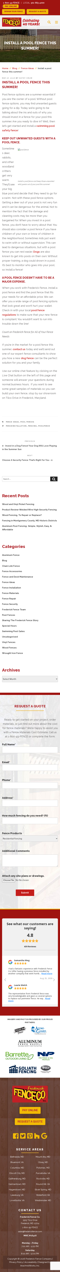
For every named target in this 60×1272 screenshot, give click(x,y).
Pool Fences (27, 422)
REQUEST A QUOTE (37, 11)
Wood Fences (9, 647)
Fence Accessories (12, 571)
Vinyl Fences (8, 642)
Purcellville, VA (43, 1173)
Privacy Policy (16, 1262)
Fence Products (12, 833)
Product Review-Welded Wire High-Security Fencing (29, 509)
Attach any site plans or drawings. (23, 875)
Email (6, 762)
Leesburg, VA (17, 1195)
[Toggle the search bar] (47, 22)
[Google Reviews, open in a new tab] (44, 1136)
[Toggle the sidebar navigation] (54, 22)
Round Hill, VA (43, 1184)
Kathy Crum (25, 78)
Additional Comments (16, 850)
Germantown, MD (17, 1184)
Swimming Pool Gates (13, 631)
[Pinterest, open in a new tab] (30, 1136)
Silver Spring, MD (43, 1189)
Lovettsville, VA (17, 1200)
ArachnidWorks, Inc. (30, 1265)
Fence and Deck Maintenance (17, 577)
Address (7, 797)
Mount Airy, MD (43, 1157)
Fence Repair (9, 598)
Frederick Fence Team (14, 609)
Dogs (36, 251)
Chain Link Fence (11, 566)
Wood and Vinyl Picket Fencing (18, 504)
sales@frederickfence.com (30, 1231)
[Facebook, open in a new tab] (15, 1136)
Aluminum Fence (11, 555)
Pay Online (11, 6)
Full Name (9, 744)
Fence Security (10, 604)
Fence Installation (11, 587)
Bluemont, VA (17, 1162)
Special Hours (9, 626)
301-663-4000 (37, 3)
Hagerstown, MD (17, 1189)
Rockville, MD (43, 1178)
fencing (32, 426)
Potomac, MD (43, 1168)
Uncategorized (10, 637)
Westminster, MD (43, 1200)
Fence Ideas (12, 422)
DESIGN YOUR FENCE (13, 11)
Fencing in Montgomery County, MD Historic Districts (29, 520)
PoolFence (44, 426)
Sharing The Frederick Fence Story (20, 620)
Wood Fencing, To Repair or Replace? (22, 515)
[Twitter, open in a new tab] (23, 1136)
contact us (19, 349)
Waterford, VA (43, 1195)
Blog (4, 560)
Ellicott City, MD (17, 1173)
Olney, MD (43, 1162)
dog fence (27, 358)
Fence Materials (10, 593)
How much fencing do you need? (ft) (25, 815)
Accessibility (31, 1262)
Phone (6, 780)
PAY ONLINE (30, 1110)
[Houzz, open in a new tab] (36, 1136)
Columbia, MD (17, 1168)
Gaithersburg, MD (17, 1178)
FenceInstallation (16, 426)
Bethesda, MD (17, 1157)
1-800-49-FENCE (11, 3)
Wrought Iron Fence (12, 653)
